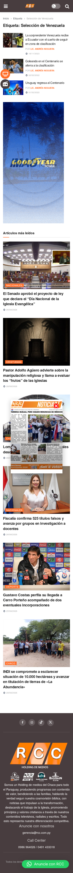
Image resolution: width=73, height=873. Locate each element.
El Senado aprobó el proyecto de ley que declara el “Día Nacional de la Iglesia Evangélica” (33, 298)
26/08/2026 (11, 309)
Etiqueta (17, 18)
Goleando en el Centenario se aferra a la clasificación (44, 63)
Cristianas (13, 361)
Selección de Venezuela (40, 18)
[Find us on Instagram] (32, 722)
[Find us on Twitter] (50, 723)
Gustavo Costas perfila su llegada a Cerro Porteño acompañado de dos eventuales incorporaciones (32, 600)
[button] (45, 864)
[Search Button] (67, 6)
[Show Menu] (6, 6)
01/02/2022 (34, 92)
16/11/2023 (34, 53)
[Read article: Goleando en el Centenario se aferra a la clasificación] (13, 66)
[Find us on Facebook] (22, 722)
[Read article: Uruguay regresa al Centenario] (13, 87)
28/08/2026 (11, 386)
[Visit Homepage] (30, 6)
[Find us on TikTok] (41, 722)
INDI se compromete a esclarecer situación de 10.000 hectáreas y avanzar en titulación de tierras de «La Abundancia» (36, 679)
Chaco (10, 663)
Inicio (6, 18)
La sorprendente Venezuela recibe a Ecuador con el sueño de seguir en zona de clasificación (46, 39)
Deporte (12, 586)
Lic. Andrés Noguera (42, 49)
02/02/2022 (34, 75)
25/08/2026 (11, 611)
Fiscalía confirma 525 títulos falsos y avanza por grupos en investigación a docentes (34, 523)
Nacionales (14, 285)
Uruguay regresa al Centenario (44, 82)
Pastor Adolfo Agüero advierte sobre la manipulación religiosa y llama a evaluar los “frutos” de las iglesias (36, 375)
